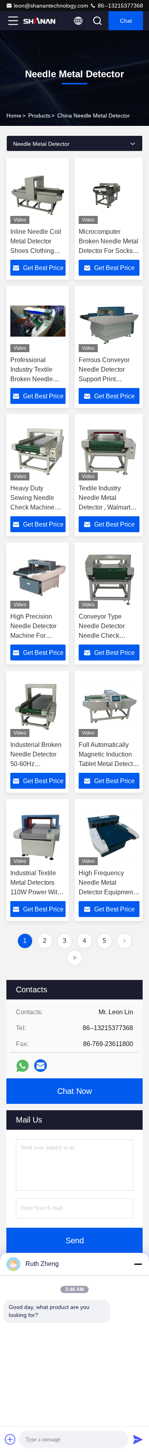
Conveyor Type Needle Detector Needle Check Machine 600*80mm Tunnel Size (107, 635)
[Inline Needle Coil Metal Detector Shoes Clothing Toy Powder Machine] (38, 193)
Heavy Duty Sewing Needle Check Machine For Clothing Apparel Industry (33, 507)
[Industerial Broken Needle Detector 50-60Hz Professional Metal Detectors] (38, 706)
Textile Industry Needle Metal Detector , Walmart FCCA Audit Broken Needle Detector (106, 507)
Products (39, 115)
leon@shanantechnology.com (51, 5)
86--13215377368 (119, 5)
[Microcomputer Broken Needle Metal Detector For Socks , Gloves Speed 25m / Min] (109, 193)
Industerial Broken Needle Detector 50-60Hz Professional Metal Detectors (36, 763)
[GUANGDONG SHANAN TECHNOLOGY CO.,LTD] (39, 20)
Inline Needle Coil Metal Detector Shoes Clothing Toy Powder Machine (35, 250)
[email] (40, 1065)
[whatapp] (22, 1066)
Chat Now (74, 1091)
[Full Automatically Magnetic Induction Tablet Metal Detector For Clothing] (109, 706)
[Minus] (138, 1264)
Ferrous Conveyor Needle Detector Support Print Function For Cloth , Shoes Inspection (106, 379)
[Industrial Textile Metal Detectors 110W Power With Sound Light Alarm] (38, 834)
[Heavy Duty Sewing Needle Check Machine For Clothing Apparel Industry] (38, 449)
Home (13, 115)
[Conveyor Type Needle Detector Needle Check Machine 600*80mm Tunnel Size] (109, 578)
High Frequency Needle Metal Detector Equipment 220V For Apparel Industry (107, 892)
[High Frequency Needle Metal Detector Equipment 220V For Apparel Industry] (109, 834)
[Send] (138, 1439)
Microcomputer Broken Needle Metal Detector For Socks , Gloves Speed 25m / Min (108, 250)
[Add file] (10, 1439)
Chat (126, 21)
